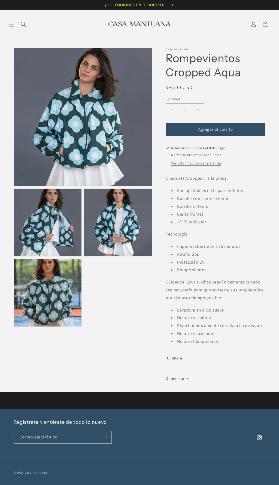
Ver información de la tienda (196, 163)
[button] (11, 24)
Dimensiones (178, 378)
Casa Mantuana (36, 472)
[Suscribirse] (105, 437)
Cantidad (173, 99)
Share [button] (177, 358)
